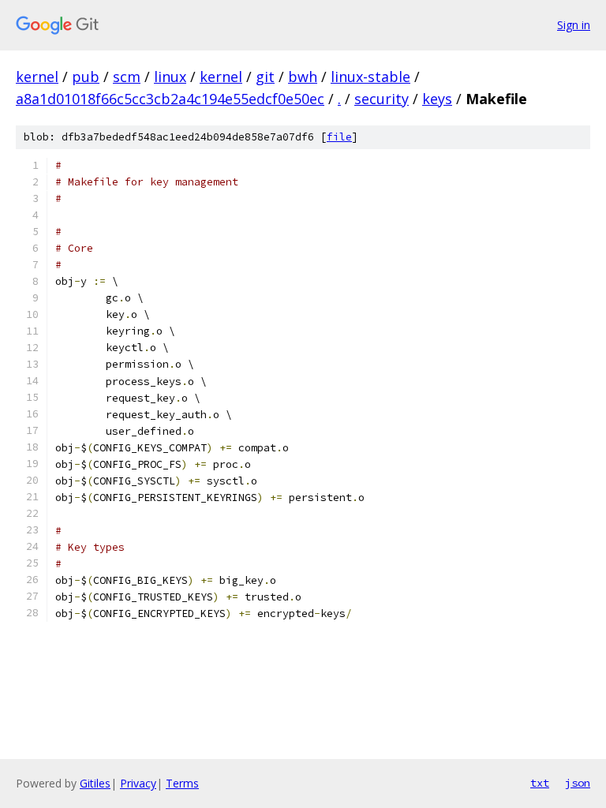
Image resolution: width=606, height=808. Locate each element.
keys (437, 98)
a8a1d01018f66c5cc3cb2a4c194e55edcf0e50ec (170, 98)
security (381, 98)
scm (126, 76)
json (577, 783)
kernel (37, 76)
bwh (302, 76)
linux (170, 76)
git (265, 76)
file (339, 137)
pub (85, 76)
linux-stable (370, 76)
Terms (182, 783)
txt (539, 783)
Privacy (138, 783)
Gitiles (95, 783)
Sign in (573, 24)
